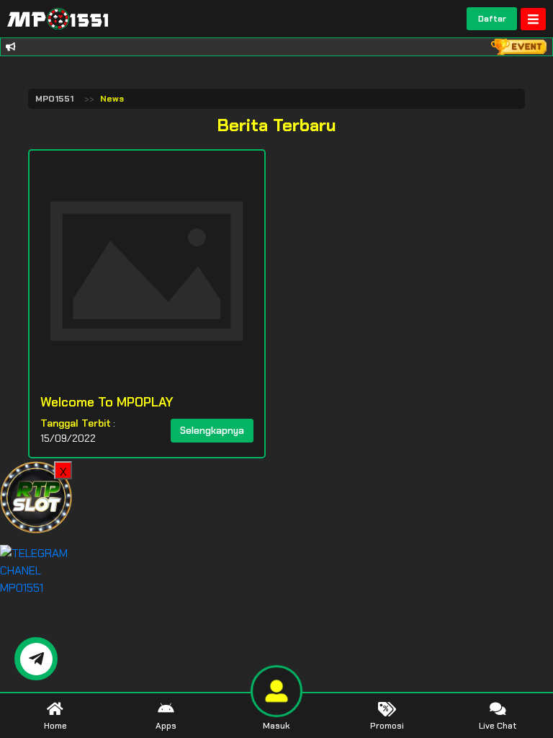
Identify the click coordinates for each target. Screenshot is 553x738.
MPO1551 (54, 99)
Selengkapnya (212, 430)
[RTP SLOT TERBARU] (36, 496)
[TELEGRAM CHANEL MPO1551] (36, 569)
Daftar (492, 19)
